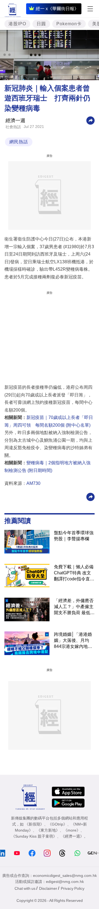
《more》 (72, 830)
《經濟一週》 (72, 836)
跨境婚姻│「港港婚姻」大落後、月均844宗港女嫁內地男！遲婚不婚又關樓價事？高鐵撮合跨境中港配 (74, 641)
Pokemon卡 (69, 23)
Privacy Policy (72, 888)
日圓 (41, 23)
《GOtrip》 (57, 824)
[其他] (90, 120)
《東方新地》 (48, 830)
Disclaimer (48, 888)
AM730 (33, 483)
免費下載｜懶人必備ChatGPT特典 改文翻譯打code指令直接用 (74, 573)
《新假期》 (34, 824)
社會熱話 (13, 127)
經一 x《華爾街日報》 (57, 8)
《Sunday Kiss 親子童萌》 (34, 836)
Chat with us (25, 888)
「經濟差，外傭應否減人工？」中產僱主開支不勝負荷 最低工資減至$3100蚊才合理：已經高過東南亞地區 (74, 607)
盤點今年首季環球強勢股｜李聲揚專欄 (74, 535)
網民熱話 (18, 141)
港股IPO (17, 23)
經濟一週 (15, 120)
